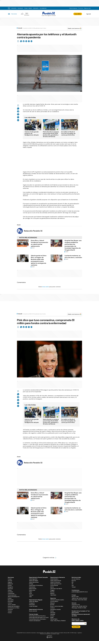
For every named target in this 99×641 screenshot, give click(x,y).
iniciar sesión (45, 286)
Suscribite (78, 14)
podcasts (35, 8)
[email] (29, 41)
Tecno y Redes (28, 8)
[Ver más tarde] (18, 41)
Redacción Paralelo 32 (33, 231)
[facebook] (23, 41)
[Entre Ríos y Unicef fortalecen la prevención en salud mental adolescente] (23, 243)
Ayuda (58, 633)
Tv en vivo (80, 8)
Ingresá (88, 14)
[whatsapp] (21, 41)
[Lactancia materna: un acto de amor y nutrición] (56, 258)
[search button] (9, 8)
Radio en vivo (87, 8)
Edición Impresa (73, 8)
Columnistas (43, 8)
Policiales (20, 8)
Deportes (13, 8)
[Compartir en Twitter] (26, 41)
